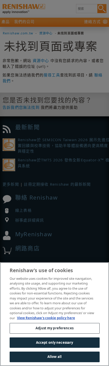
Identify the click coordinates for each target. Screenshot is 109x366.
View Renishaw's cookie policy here (46, 318)
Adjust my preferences (54, 328)
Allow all (54, 356)
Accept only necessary (54, 342)
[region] (54, 314)
